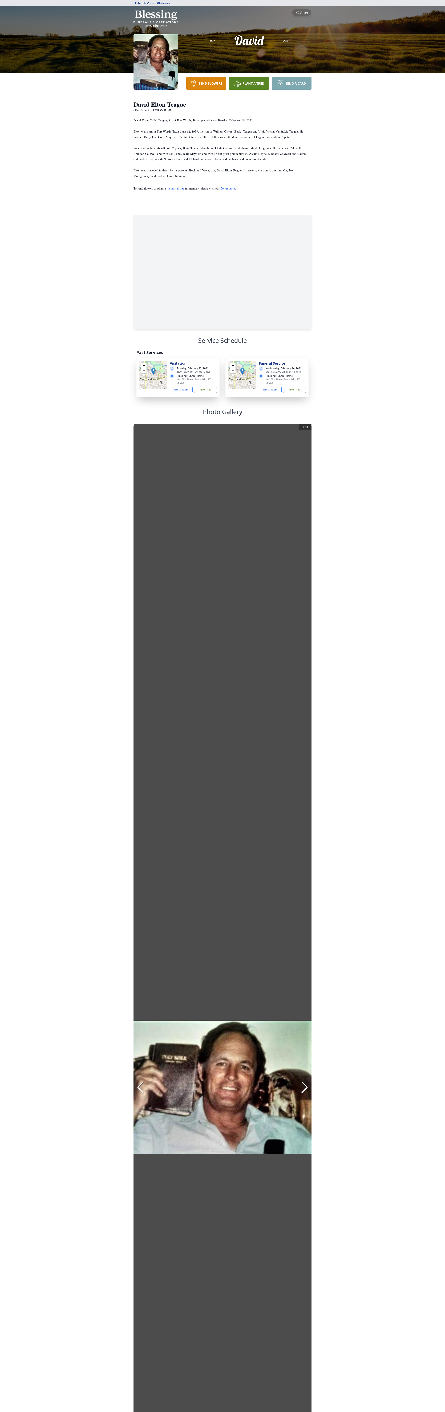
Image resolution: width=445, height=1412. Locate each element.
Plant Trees (205, 389)
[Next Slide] (305, 1087)
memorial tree (175, 188)
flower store (227, 188)
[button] (153, 371)
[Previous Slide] (140, 1087)
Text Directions (181, 389)
